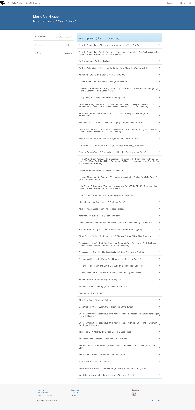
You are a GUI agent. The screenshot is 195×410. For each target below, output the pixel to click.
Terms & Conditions (45, 395)
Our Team (74, 393)
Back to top (156, 400)
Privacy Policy (43, 393)
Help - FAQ (42, 390)
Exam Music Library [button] (33, 3)
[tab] (53, 36)
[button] (53, 45)
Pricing (169, 3)
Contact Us (75, 390)
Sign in (182, 3)
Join (190, 3)
